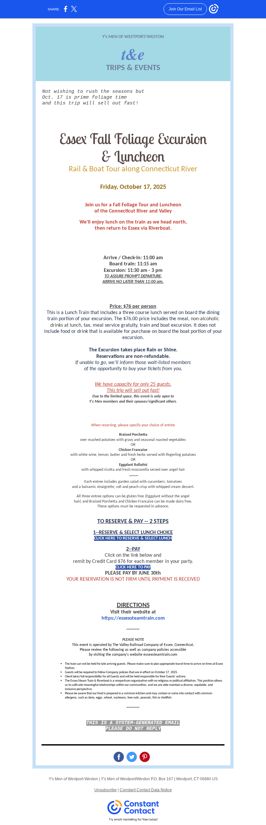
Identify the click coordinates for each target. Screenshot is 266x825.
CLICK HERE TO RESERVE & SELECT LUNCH (133, 538)
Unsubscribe (105, 790)
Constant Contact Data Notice (146, 790)
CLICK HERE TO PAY (133, 567)
